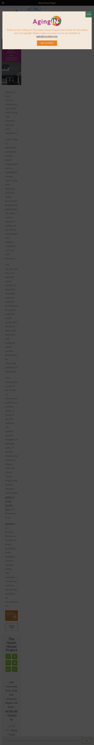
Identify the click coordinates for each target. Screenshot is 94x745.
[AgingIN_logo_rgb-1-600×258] (47, 16)
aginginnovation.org (46, 36)
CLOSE (88, 14)
